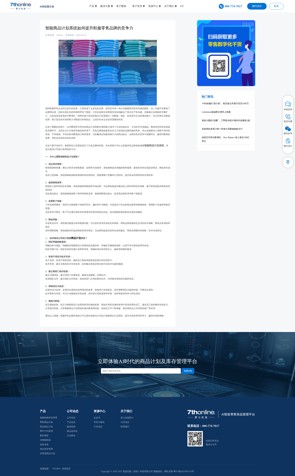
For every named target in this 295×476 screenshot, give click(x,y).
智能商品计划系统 (154, 145)
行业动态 (98, 426)
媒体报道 (71, 426)
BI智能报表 (45, 440)
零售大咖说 (99, 422)
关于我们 (169, 6)
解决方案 (105, 6)
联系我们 (125, 426)
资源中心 (153, 6)
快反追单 (44, 444)
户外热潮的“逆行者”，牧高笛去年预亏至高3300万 (225, 103)
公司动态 (71, 418)
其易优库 (66, 469)
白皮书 (97, 418)
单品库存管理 (46, 449)
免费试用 (188, 371)
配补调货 (44, 435)
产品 (91, 6)
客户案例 (121, 6)
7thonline (56, 468)
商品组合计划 (46, 426)
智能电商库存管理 (48, 418)
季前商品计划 (46, 422)
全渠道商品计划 (47, 453)
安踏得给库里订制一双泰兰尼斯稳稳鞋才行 (222, 129)
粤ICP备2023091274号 (183, 471)
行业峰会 (71, 435)
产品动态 (71, 422)
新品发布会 (72, 431)
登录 (276, 6)
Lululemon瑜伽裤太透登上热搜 (216, 112)
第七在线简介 (127, 418)
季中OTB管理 (46, 431)
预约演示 (257, 6)
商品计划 (76, 238)
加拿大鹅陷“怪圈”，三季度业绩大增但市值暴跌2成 (226, 120)
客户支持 (137, 6)
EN (182, 6)
